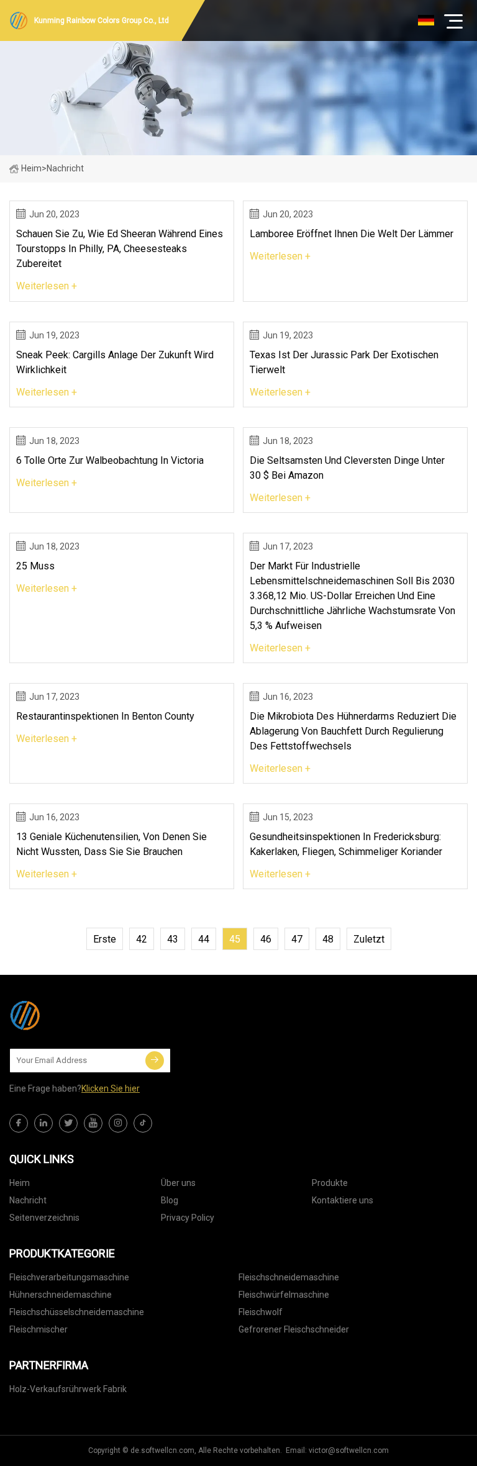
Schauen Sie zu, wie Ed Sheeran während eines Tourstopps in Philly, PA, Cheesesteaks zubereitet (119, 248)
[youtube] (93, 1123)
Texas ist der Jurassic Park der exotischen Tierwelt (344, 362)
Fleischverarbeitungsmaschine (69, 1277)
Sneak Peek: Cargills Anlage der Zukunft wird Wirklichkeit (115, 362)
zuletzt (368, 939)
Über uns (178, 1183)
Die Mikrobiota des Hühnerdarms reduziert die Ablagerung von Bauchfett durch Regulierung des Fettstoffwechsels (353, 731)
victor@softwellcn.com (349, 1450)
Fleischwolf (260, 1312)
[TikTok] (143, 1123)
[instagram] (118, 1123)
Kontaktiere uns (342, 1200)
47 (296, 939)
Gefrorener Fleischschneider (293, 1329)
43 (172, 939)
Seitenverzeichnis (44, 1218)
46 (265, 939)
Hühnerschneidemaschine (60, 1295)
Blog (169, 1200)
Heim (31, 168)
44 (203, 939)
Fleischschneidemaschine (288, 1277)
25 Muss (35, 566)
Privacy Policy (187, 1218)
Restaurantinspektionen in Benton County (105, 716)
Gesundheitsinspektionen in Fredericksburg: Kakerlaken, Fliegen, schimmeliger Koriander (346, 844)
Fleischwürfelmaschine (283, 1295)
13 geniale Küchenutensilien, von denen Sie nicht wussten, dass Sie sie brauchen (111, 844)
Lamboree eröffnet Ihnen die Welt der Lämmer (351, 234)
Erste (104, 939)
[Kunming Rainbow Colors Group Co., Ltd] (71, 1015)
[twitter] (68, 1123)
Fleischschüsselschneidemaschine (76, 1312)
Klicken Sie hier (110, 1088)
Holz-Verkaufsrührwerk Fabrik (68, 1389)
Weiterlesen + (46, 286)
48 (328, 939)
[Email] (154, 1060)
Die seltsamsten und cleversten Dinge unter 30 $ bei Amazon (347, 468)
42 (141, 939)
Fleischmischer (38, 1329)
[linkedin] (43, 1123)
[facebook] (18, 1123)
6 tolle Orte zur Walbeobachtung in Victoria (110, 460)
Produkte (330, 1183)
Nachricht (28, 1200)
